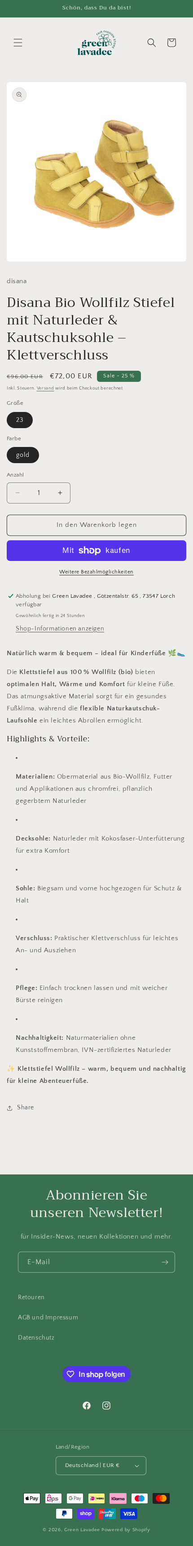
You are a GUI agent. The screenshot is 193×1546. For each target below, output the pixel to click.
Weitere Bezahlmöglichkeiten (96, 572)
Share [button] (25, 1107)
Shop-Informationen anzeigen (60, 628)
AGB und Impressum (48, 1317)
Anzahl (15, 475)
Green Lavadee (82, 1530)
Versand (45, 388)
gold (23, 455)
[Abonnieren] (165, 1262)
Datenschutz (36, 1337)
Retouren (31, 1297)
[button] (18, 43)
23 (19, 420)
